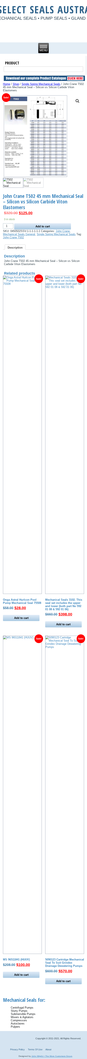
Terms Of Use (35, 1049)
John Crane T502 (13, 237)
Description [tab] (15, 247)
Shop (16, 84)
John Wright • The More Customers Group (51, 1056)
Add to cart (42, 226)
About (48, 1049)
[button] (77, 101)
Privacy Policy (17, 1049)
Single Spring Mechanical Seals (41, 84)
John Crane (63, 231)
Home (6, 84)
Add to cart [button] (21, 618)
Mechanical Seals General (19, 234)
